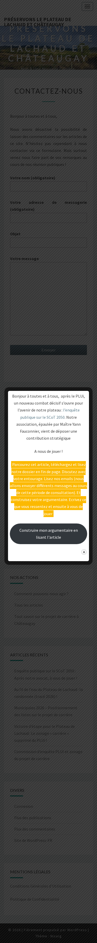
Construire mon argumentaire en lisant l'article (48, 534)
